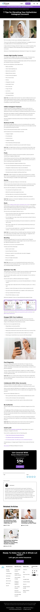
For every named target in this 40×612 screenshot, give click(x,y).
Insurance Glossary (26, 581)
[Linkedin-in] (33, 573)
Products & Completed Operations (16, 583)
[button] (34, 3)
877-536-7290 (35, 0)
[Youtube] (35, 573)
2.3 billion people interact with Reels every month (19, 204)
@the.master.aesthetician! (9, 313)
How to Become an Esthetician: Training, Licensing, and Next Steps (28, 522)
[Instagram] (35, 571)
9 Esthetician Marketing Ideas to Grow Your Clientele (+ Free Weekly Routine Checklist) (11, 542)
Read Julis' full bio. (18, 498)
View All (7, 585)
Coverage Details (26, 579)
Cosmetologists (9, 573)
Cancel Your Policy (26, 574)
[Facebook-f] (33, 571)
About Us (24, 584)
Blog (24, 572)
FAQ (24, 576)
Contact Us (28, 0)
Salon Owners (8, 580)
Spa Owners (8, 583)
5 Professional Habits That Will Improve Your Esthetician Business (19, 439)
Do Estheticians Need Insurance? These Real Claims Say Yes (10, 522)
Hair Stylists (8, 578)
